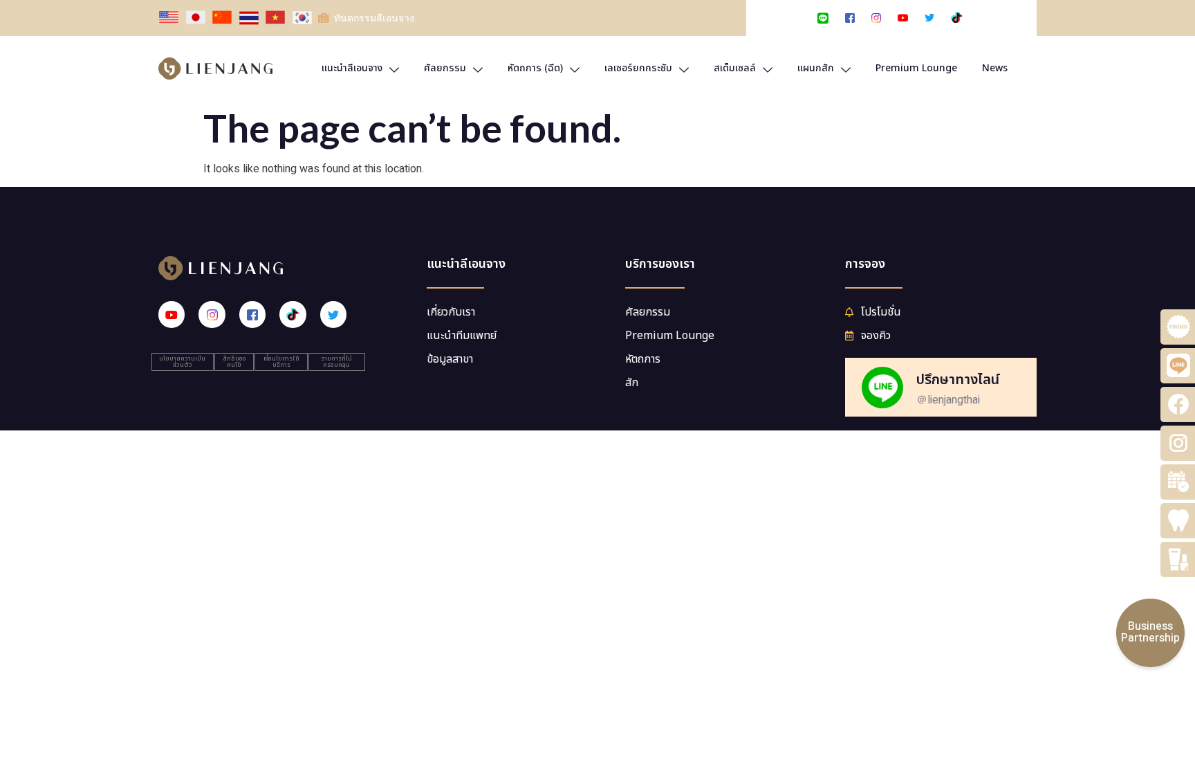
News (995, 68)
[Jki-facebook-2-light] (252, 314)
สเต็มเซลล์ (735, 68)
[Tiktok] (292, 314)
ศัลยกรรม (445, 68)
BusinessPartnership (1150, 632)
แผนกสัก (815, 68)
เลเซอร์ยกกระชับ (638, 68)
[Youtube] (171, 314)
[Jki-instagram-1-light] (211, 314)
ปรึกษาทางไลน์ (957, 380)
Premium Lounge (916, 68)
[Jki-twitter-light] (333, 314)
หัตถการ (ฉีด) (535, 68)
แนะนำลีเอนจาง (352, 68)
